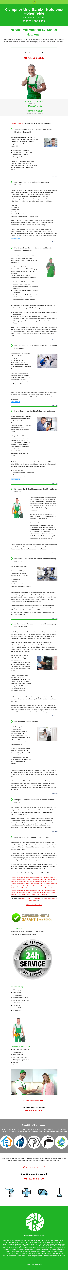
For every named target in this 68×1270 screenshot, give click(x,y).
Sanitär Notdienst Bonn (51, 1253)
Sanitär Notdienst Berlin (36, 1246)
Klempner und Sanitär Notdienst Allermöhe (23, 877)
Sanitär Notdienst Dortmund (25, 1249)
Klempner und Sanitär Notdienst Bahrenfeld (27, 886)
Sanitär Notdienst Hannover (44, 1251)
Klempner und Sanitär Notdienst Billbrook (29, 892)
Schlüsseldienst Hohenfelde (34, 905)
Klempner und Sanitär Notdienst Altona (22, 883)
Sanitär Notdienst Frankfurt (36, 1248)
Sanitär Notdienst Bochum (19, 1253)
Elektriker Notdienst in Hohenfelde (30, 898)
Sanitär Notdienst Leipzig (12, 1251)
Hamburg (20, 123)
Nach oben (54, 176)
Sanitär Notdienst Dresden (28, 1251)
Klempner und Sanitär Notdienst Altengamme (30, 879)
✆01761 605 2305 (34, 21)
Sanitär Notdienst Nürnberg (25, 1255)
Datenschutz (38, 1264)
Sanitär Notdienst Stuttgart (53, 1248)
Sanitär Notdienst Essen (41, 1249)
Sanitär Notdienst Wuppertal (35, 1253)
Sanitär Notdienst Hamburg (51, 1246)
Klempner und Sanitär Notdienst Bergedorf (23, 890)
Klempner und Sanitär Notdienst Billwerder (34, 894)
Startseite (13, 123)
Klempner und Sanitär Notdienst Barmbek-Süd (39, 888)
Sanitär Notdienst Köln (21, 1248)
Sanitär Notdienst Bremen (56, 1249)
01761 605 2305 (34, 57)
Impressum (30, 1264)
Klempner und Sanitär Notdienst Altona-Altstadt (38, 881)
